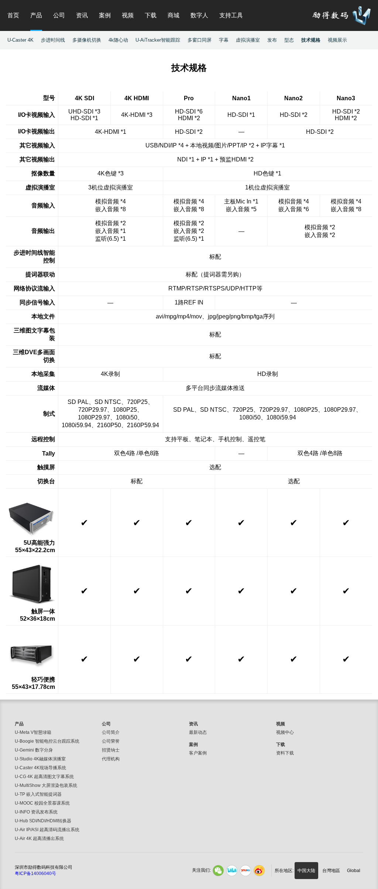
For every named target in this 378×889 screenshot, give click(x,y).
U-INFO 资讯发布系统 (36, 812)
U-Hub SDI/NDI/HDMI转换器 (43, 820)
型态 (289, 40)
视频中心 (285, 732)
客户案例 (198, 753)
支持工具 (231, 15)
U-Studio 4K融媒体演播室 (40, 758)
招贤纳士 (111, 750)
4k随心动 (118, 40)
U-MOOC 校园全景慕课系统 (42, 803)
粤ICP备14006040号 (35, 873)
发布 (272, 40)
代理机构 (111, 758)
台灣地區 (331, 870)
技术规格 (310, 40)
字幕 (223, 40)
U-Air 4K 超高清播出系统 (39, 838)
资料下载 (285, 753)
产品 (36, 15)
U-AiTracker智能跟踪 (157, 40)
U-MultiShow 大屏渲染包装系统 (46, 785)
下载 (151, 15)
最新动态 (198, 732)
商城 (173, 15)
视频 (128, 15)
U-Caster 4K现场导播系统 (40, 767)
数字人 (199, 15)
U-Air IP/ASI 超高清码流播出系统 (47, 829)
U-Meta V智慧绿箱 (33, 732)
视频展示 (337, 40)
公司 (59, 15)
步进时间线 (53, 40)
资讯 (82, 15)
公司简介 (111, 732)
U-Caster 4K (20, 40)
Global (353, 870)
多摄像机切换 (86, 40)
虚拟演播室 (248, 40)
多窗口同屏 (200, 40)
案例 (105, 15)
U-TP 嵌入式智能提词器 (38, 794)
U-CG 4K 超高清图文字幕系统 (44, 776)
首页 (13, 15)
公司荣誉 (111, 741)
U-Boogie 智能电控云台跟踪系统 (47, 741)
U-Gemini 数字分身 (34, 750)
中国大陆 (306, 870)
